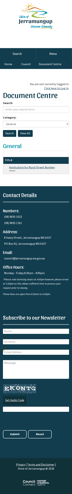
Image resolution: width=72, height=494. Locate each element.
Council (26, 64)
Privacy (20, 465)
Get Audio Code (14, 400)
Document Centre (50, 64)
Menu (53, 54)
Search (17, 54)
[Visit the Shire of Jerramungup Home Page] (36, 14)
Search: (8, 103)
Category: (9, 118)
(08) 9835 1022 (13, 217)
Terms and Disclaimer (40, 465)
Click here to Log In (56, 88)
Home (8, 64)
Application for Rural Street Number (32, 167)
